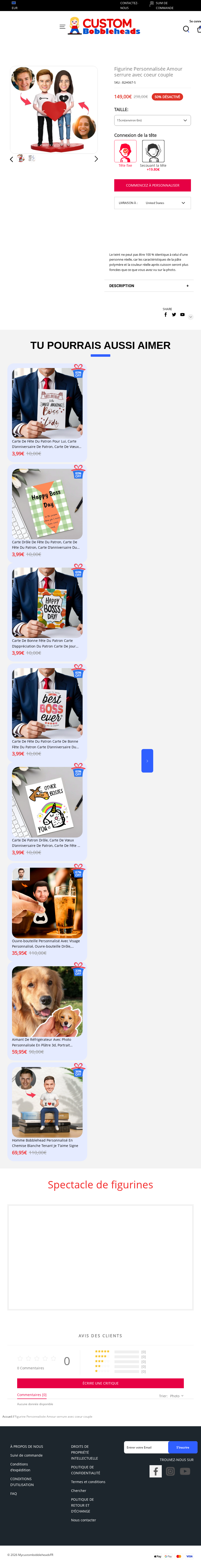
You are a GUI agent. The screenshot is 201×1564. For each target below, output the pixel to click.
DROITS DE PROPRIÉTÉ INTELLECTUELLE (84, 1452)
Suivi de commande (26, 1455)
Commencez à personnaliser (152, 185)
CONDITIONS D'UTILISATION (22, 1481)
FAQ (13, 1493)
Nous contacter (83, 1520)
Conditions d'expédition (20, 1467)
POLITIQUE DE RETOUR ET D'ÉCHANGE (82, 1505)
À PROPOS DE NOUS (26, 1446)
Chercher (78, 1490)
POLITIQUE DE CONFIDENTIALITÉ (85, 1470)
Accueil (7, 1416)
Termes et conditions (88, 1481)
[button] (21, 110)
